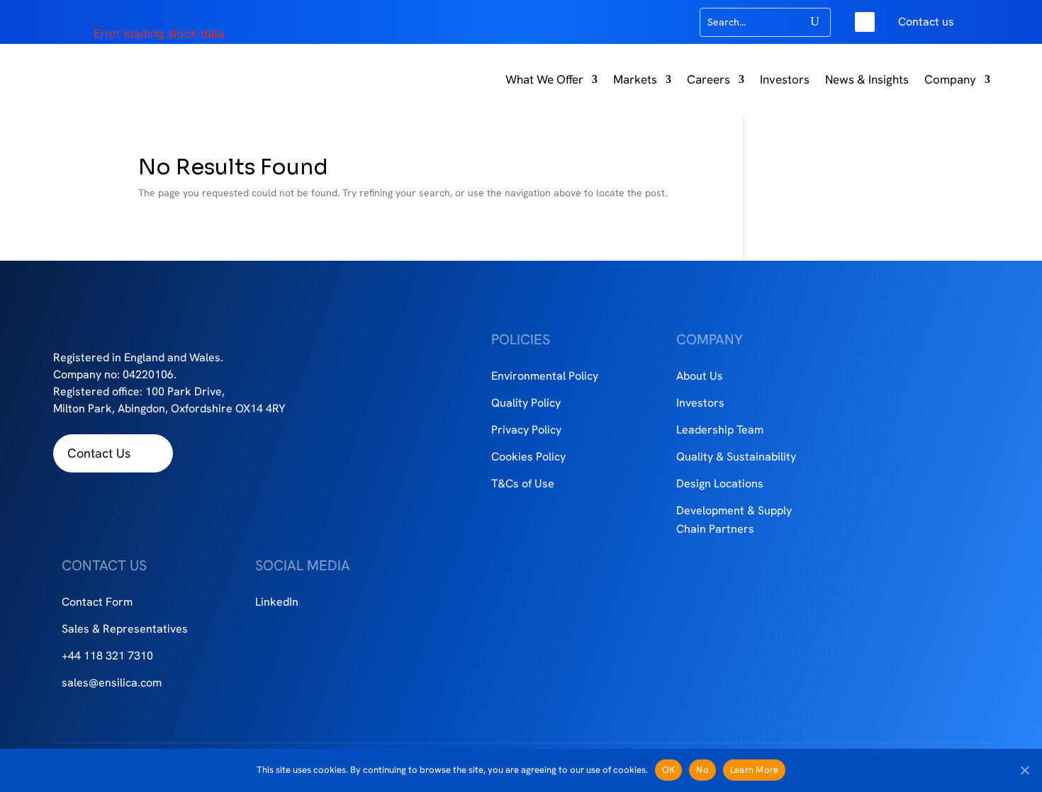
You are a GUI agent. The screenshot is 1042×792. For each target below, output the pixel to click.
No (702, 770)
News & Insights (867, 79)
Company (950, 79)
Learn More (754, 770)
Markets (635, 79)
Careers (708, 79)
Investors (784, 79)
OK (669, 770)
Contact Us (98, 453)
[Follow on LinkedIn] (865, 22)
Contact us (926, 21)
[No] (1024, 770)
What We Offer (544, 79)
